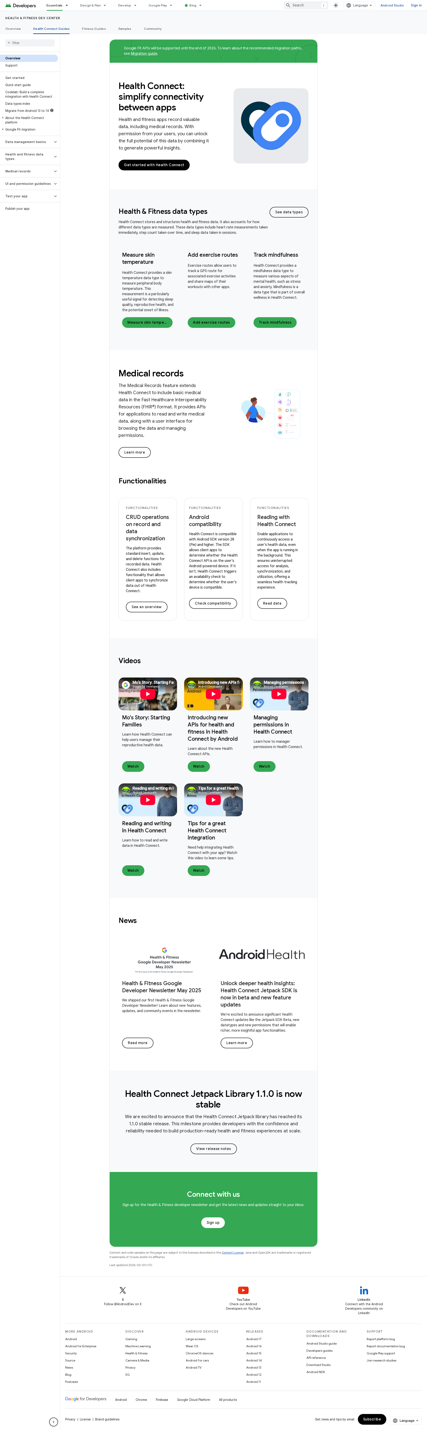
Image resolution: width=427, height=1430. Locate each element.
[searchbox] (29, 42)
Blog (192, 5)
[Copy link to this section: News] (142, 921)
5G (127, 1375)
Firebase (162, 1400)
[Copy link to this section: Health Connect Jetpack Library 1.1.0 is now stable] (226, 1105)
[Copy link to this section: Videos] (146, 661)
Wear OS (192, 1346)
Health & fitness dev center (32, 18)
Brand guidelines (107, 1419)
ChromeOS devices (199, 1353)
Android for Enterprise (80, 1346)
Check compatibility (213, 603)
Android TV (193, 1367)
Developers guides (319, 1351)
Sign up (213, 1222)
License (85, 1419)
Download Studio (318, 1365)
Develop (124, 5)
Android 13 (253, 1367)
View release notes (213, 1149)
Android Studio (392, 5)
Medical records (151, 373)
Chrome (141, 1400)
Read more (138, 1043)
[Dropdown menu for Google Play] (173, 5)
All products (228, 1400)
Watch (133, 766)
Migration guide (144, 53)
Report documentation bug (386, 1346)
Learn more (134, 452)
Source (70, 1360)
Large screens (195, 1339)
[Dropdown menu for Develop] (137, 5)
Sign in (416, 5)
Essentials (54, 5)
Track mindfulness (276, 255)
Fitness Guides (94, 29)
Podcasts (71, 1382)
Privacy (130, 1367)
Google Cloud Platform (193, 1400)
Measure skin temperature (150, 322)
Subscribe (372, 1419)
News (69, 1367)
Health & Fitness (136, 1353)
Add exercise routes (213, 255)
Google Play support (381, 1353)
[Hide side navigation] (53, 1422)
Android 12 (254, 1375)
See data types (289, 212)
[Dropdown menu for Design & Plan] (107, 5)
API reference (316, 1358)
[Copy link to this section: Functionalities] (172, 481)
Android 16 (254, 1346)
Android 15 (254, 1353)
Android (71, 1339)
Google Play (158, 5)
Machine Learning (138, 1346)
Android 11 (253, 1382)
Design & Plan (90, 5)
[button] (29, 120)
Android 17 (254, 1339)
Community (153, 29)
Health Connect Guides (51, 29)
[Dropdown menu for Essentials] (69, 5)
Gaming (131, 1339)
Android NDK (315, 1372)
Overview (13, 29)
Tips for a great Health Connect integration (207, 830)
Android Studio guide (321, 1343)
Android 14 (254, 1360)
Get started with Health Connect (154, 165)
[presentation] (194, 211)
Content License (233, 1253)
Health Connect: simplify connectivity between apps (161, 97)
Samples (124, 29)
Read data (272, 603)
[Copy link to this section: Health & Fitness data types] (213, 212)
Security (71, 1353)
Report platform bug (381, 1339)
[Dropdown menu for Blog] (202, 5)
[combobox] (306, 5)
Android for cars (197, 1360)
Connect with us (213, 1194)
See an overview (147, 607)
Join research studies (381, 1360)
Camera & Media (137, 1360)
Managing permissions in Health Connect (273, 724)
